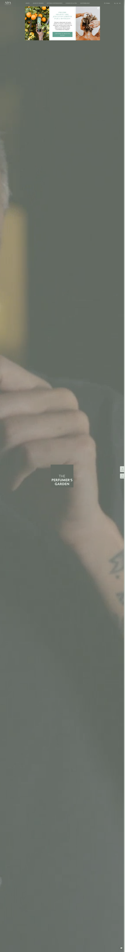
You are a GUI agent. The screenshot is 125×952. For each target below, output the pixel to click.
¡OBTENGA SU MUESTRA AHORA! (62, 34)
